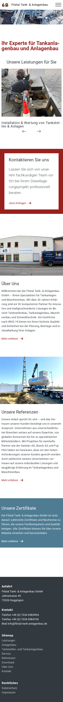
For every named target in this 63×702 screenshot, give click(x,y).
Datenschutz (9, 688)
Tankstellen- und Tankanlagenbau (22, 649)
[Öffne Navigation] (58, 5)
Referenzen (8, 658)
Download (8, 662)
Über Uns (7, 666)
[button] (24, 131)
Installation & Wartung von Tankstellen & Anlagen (31, 124)
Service (6, 653)
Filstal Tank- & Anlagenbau (29, 4)
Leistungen (8, 640)
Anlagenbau (9, 644)
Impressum (9, 692)
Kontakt (6, 671)
